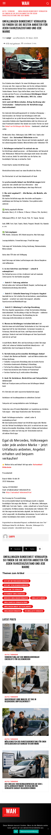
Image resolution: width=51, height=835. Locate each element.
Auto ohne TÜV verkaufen (13, 589)
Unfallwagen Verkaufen (12, 611)
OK (16, 831)
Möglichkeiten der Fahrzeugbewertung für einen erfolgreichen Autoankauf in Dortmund (25, 742)
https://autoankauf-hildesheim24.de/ (19, 492)
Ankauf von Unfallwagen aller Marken (17, 126)
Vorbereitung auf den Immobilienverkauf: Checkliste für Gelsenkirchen (22, 658)
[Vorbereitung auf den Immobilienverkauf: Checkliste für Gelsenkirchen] (25, 637)
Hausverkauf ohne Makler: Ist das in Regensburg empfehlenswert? (20, 700)
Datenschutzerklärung (29, 831)
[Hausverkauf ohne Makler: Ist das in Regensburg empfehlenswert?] (25, 680)
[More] (39, 549)
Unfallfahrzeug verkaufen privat (16, 602)
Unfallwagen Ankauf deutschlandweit (17, 606)
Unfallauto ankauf (38, 598)
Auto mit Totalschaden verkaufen (16, 585)
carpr (8, 38)
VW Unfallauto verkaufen (34, 611)
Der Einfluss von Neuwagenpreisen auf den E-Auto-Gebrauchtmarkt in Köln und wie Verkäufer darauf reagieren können (24, 786)
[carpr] (6, 536)
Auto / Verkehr (8, 11)
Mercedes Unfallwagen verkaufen (16, 598)
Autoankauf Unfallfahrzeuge (14, 593)
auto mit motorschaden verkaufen (16, 581)
